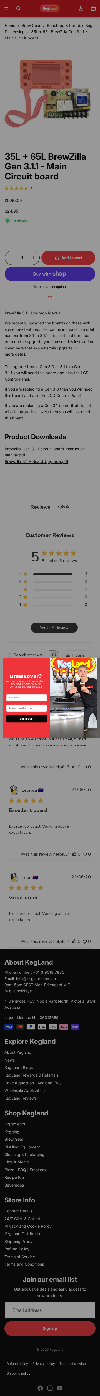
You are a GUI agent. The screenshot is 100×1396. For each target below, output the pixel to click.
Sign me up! (26, 718)
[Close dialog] (93, 662)
